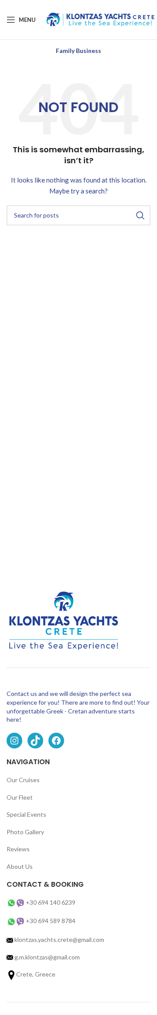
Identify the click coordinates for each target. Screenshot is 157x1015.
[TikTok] (35, 740)
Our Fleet (20, 797)
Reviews (18, 849)
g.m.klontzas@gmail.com (47, 957)
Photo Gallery (25, 832)
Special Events (26, 814)
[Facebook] (56, 740)
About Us (20, 866)
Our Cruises (23, 779)
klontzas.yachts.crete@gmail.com (58, 939)
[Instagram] (14, 740)
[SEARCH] (140, 215)
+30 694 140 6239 (50, 902)
